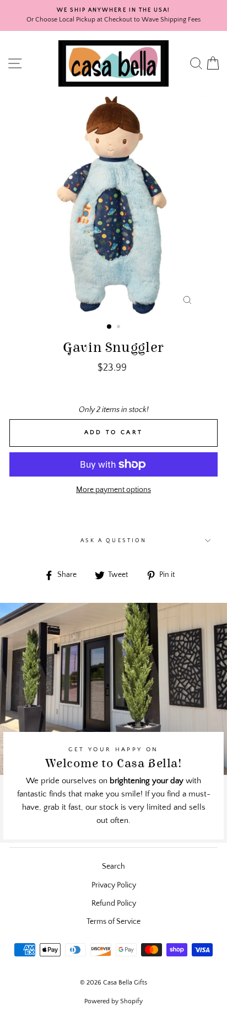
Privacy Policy (113, 885)
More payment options (113, 489)
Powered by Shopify (113, 1001)
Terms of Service (113, 921)
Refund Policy (113, 903)
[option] (113, 15)
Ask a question (113, 540)
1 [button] (109, 327)
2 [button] (119, 327)
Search (113, 866)
